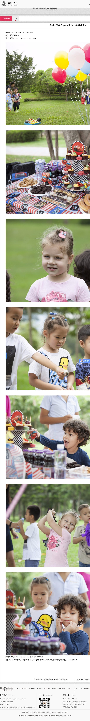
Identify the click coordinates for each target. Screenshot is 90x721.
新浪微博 (86, 688)
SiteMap (69, 688)
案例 (15, 18)
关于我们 (23, 688)
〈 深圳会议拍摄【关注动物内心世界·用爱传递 (50, 679)
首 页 (16, 688)
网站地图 (61, 688)
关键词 (54, 688)
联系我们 (47, 688)
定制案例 (6, 18)
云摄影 (39, 688)
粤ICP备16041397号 (65, 715)
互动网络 (65, 712)
